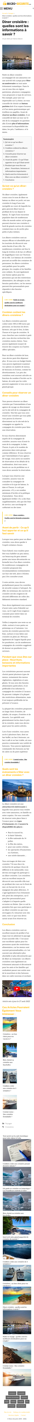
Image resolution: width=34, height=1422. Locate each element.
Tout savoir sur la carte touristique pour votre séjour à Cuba (15, 1137)
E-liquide (20, 1401)
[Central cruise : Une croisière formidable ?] (17, 1385)
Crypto (6, 1401)
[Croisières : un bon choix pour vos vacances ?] (17, 1304)
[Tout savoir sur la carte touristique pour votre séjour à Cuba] (17, 1161)
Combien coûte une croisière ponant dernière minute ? (16, 1165)
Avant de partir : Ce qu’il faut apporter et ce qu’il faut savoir (17, 161)
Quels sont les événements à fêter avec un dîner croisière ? (17, 175)
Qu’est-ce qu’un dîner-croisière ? (14, 143)
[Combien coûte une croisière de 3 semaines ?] (17, 1280)
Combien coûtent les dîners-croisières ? (16, 149)
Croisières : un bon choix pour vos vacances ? (15, 1284)
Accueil (4, 13)
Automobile (21, 1393)
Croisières (9, 1127)
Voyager (10, 13)
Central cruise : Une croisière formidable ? (13, 1367)
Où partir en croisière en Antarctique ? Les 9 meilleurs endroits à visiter (17, 1189)
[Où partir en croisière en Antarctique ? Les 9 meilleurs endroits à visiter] (17, 1210)
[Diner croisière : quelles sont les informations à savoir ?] (17, 1334)
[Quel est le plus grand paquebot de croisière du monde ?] (17, 1259)
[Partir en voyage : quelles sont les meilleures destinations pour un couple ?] (17, 1363)
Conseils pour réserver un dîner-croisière (15, 155)
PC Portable (11, 1406)
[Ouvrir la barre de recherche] (33, 8)
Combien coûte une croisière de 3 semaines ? (15, 1263)
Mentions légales (13, 1415)
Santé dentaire (21, 1406)
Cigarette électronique (13, 1397)
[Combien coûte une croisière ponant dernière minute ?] (17, 1185)
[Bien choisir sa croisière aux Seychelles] (17, 1234)
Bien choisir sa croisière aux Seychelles (13, 1214)
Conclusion (9, 180)
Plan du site (7, 1412)
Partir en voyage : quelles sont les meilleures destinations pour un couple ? (15, 1339)
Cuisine (13, 1401)
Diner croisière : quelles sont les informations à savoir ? (15, 1308)
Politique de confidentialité (21, 1412)
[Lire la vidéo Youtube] (17, 988)
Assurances (12, 1393)
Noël (27, 1401)
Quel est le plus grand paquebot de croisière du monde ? (15, 1238)
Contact (23, 1415)
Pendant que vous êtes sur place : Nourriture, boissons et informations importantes (17, 168)
